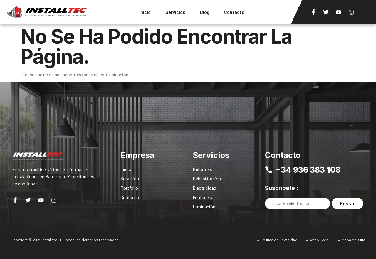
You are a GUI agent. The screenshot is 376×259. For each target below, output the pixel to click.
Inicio (145, 12)
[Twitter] (325, 12)
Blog (204, 12)
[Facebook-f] (313, 12)
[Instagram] (351, 12)
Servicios (175, 12)
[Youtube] (338, 12)
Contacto (234, 12)
